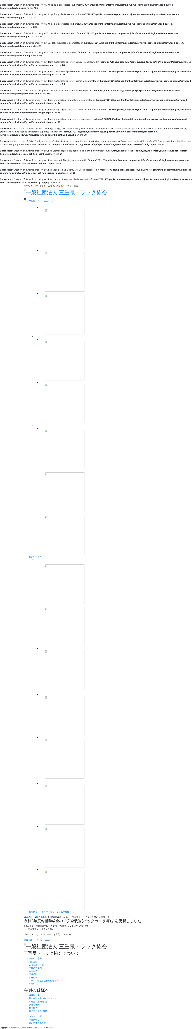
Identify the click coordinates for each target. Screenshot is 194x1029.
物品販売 (33, 1008)
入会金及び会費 (36, 964)
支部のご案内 (35, 968)
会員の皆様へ (35, 556)
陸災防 (49, 912)
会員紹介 (33, 971)
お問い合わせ (35, 983)
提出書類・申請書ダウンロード (44, 998)
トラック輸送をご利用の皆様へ (44, 980)
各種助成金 (34, 995)
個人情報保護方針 (37, 1022)
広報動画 (33, 977)
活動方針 (33, 961)
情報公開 (33, 974)
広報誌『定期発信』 (38, 1001)
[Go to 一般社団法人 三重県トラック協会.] (25, 917)
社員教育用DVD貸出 (38, 1011)
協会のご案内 (35, 958)
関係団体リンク (36, 1019)
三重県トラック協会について (42, 201)
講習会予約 (34, 1004)
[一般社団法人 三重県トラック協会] (65, 192)
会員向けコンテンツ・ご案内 (37, 939)
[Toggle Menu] (25, 199)
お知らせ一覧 (35, 1016)
